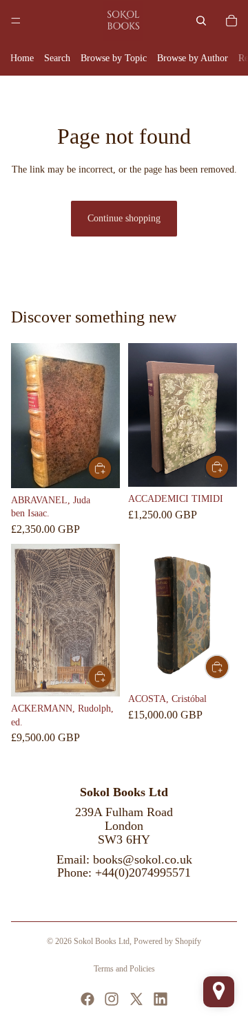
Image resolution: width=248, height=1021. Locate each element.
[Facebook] (87, 999)
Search (57, 58)
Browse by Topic (114, 58)
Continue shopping (124, 218)
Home (22, 58)
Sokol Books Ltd (102, 941)
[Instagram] (111, 999)
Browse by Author (192, 58)
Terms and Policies (124, 969)
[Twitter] (136, 999)
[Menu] (16, 20)
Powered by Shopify (167, 941)
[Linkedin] (160, 999)
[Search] (201, 21)
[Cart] (231, 21)
